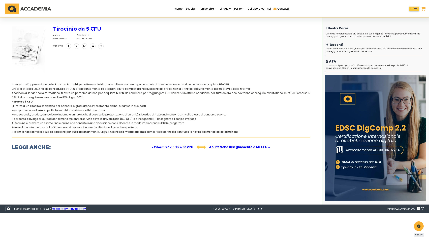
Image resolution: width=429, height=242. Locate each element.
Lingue (224, 8)
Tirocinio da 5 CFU (77, 29)
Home (178, 8)
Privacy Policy (78, 208)
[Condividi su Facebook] (68, 46)
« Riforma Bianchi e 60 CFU (172, 147)
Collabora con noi (259, 8)
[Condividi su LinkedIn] (92, 46)
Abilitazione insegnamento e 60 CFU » (239, 147)
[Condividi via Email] (84, 46)
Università (207, 8)
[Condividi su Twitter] (76, 46)
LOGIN (414, 8)
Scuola (190, 8)
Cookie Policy (60, 208)
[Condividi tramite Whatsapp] (101, 46)
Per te (238, 8)
